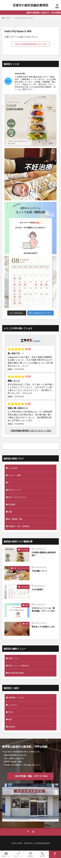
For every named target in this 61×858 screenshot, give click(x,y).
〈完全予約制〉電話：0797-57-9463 (30, 776)
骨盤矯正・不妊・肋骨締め (19, 526)
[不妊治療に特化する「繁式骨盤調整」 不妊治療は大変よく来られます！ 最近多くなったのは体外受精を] (30, 174)
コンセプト (12, 705)
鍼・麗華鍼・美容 (15, 519)
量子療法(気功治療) (16, 673)
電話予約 (43, 856)
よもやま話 (12, 468)
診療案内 (30, 856)
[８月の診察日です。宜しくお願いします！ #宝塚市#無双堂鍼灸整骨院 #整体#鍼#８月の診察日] (30, 282)
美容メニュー (18, 856)
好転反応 (11, 727)
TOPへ (55, 856)
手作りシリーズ (14, 490)
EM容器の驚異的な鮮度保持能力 (44, 554)
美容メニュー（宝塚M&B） (19, 665)
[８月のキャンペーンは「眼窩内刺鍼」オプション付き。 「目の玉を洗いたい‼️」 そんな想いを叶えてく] (30, 228)
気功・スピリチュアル (17, 497)
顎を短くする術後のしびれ (43, 626)
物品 (10, 719)
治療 (10, 512)
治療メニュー (13, 658)
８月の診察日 (37, 589)
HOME (7, 18)
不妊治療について (39, 571)
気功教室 (11, 504)
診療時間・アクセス (16, 697)
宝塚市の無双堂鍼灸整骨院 (30, 5)
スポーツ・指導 (14, 475)
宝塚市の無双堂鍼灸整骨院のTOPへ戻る (30, 44)
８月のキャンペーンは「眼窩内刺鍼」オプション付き (43, 609)
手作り (11, 712)
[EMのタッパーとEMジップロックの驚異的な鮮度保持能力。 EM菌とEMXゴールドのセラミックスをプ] (30, 120)
